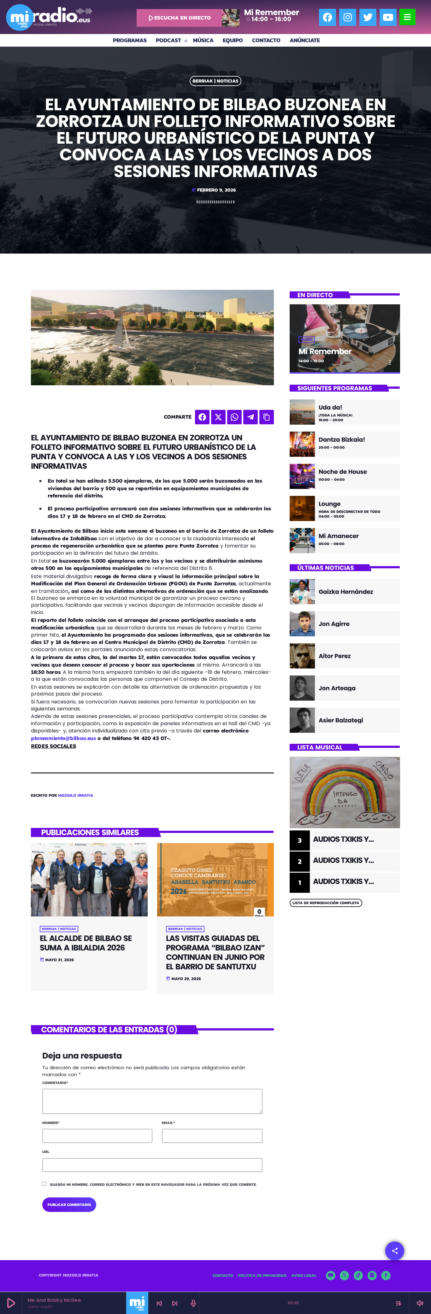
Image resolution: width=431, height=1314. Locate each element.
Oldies (307, 339)
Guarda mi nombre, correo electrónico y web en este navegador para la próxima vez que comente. (153, 1184)
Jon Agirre (334, 624)
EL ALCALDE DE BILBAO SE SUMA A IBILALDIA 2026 (86, 943)
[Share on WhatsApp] (234, 417)
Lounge (329, 504)
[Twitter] (367, 17)
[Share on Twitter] (218, 417)
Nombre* (51, 1123)
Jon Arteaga (337, 688)
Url (46, 1152)
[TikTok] (358, 1275)
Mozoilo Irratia (75, 796)
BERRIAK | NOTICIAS (215, 81)
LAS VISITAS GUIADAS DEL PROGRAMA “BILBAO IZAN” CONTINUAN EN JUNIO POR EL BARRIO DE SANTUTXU (215, 952)
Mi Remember (324, 351)
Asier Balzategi (341, 720)
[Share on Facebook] (202, 417)
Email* (168, 1123)
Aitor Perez (335, 656)
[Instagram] (347, 17)
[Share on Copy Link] (266, 417)
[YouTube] (330, 1275)
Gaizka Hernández (346, 592)
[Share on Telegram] (250, 417)
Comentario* (55, 1083)
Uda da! (330, 407)
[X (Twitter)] (344, 1275)
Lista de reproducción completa (325, 903)
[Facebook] (327, 17)
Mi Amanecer (339, 536)
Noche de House (343, 472)
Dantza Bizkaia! (342, 440)
